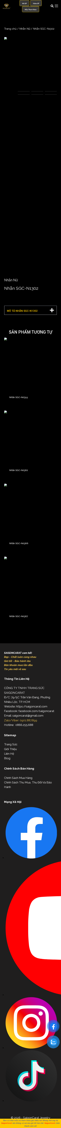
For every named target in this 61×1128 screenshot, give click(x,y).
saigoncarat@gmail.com (27, 715)
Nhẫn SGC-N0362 (18, 470)
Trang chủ (10, 28)
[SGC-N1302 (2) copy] (30, 63)
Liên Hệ (9, 753)
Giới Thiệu (10, 749)
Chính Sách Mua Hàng (18, 778)
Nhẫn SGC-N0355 (18, 397)
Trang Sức (10, 744)
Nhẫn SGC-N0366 (18, 543)
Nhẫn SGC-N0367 (18, 616)
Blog (7, 758)
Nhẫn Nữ (24, 28)
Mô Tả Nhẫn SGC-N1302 (22, 310)
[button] (30, 310)
